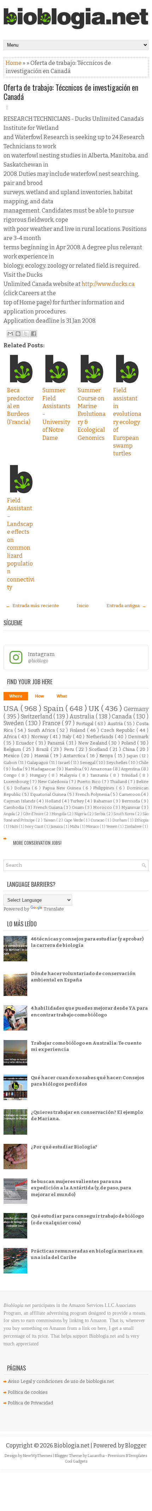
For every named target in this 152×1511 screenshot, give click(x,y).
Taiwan (50, 820)
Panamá (56, 743)
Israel (64, 762)
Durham (120, 820)
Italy (67, 736)
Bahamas (103, 801)
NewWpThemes (38, 1455)
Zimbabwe (133, 826)
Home (14, 63)
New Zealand (93, 743)
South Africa (42, 730)
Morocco (103, 807)
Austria (115, 723)
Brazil (43, 749)
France (52, 723)
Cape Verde (73, 820)
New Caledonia (53, 781)
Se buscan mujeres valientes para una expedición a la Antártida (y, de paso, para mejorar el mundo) (81, 1188)
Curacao (97, 820)
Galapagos (38, 762)
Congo (11, 775)
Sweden (14, 723)
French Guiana (48, 807)
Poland (129, 743)
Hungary (39, 775)
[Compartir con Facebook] (33, 333)
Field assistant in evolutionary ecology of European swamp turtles (127, 422)
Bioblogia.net (72, 1445)
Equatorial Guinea (48, 794)
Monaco (93, 826)
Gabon (11, 762)
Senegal (88, 762)
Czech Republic (118, 730)
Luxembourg (17, 781)
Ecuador (25, 743)
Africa (11, 736)
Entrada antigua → (126, 605)
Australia (83, 716)
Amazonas (101, 768)
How (39, 696)
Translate (53, 909)
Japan (133, 755)
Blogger (135, 1445)
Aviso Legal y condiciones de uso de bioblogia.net (61, 1381)
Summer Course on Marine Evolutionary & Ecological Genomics (92, 414)
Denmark (138, 736)
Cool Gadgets (76, 1461)
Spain (54, 708)
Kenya (107, 755)
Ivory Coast (34, 826)
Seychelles (117, 762)
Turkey (77, 801)
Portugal (85, 723)
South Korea (124, 814)
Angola (10, 814)
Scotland (99, 749)
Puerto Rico (89, 781)
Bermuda (131, 801)
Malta (75, 826)
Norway (40, 736)
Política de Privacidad (30, 1402)
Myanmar (131, 807)
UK (95, 708)
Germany (136, 709)
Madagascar (44, 768)
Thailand (119, 781)
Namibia (73, 768)
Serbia (100, 814)
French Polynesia (93, 794)
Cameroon (130, 794)
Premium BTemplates (127, 1455)
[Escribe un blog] (18, 333)
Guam (78, 807)
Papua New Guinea (62, 788)
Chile (143, 762)
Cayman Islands (20, 801)
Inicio (83, 605)
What (62, 696)
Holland (53, 801)
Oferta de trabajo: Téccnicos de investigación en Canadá (71, 92)
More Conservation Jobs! (37, 842)
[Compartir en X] (25, 333)
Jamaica (57, 826)
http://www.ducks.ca (108, 284)
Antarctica (75, 755)
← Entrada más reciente (32, 605)
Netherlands (100, 736)
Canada (122, 716)
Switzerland (37, 716)
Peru (70, 749)
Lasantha (96, 1455)
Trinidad (130, 775)
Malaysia (69, 775)
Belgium (13, 749)
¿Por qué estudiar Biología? (64, 1146)
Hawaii (42, 755)
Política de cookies (28, 1392)
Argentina (131, 768)
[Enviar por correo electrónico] (10, 333)
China (129, 749)
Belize (142, 781)
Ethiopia (141, 820)
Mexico (12, 755)
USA (12, 708)
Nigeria (81, 814)
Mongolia (59, 814)
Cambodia (14, 807)
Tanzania (100, 775)
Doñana (23, 788)
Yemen (112, 826)
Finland (78, 730)
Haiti (14, 826)
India (17, 768)
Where (15, 696)
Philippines (104, 788)
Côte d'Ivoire (33, 814)
